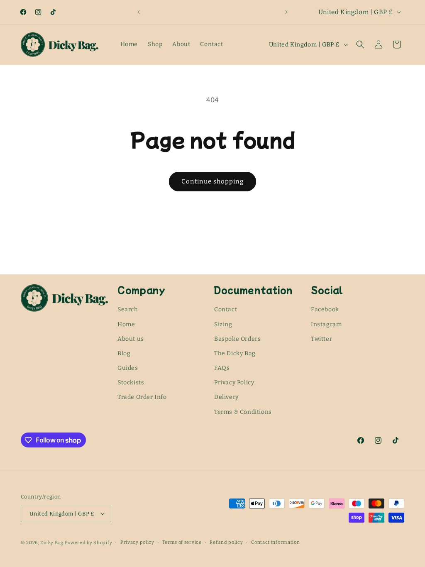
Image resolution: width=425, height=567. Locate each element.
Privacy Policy (234, 382)
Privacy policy (137, 542)
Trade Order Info (142, 397)
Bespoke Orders (237, 338)
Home (126, 324)
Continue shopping (212, 181)
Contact (225, 309)
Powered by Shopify (88, 542)
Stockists (130, 382)
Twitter (321, 338)
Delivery (226, 397)
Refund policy (226, 542)
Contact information (275, 542)
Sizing (223, 324)
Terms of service (181, 542)
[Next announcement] (286, 12)
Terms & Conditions (243, 411)
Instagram (326, 324)
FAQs (222, 367)
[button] (360, 44)
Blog (123, 353)
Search (127, 309)
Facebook (325, 309)
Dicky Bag (52, 542)
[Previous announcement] (138, 12)
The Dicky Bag (235, 353)
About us (130, 338)
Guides (127, 367)
